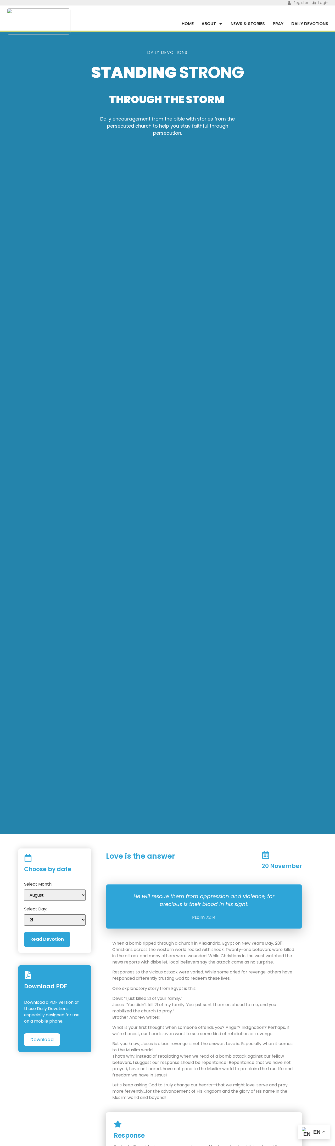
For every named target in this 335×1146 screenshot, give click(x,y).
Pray (278, 24)
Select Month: (38, 884)
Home (188, 24)
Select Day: (35, 909)
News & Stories (248, 24)
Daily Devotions (309, 24)
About (209, 24)
